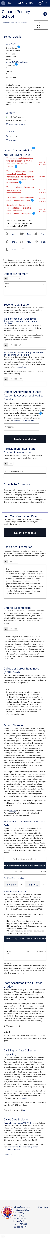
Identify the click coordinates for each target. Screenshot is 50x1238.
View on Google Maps (17, 124)
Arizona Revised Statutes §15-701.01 (18, 1123)
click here (12, 811)
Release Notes (43, 1207)
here (24, 1110)
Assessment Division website (23, 420)
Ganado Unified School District (17, 62)
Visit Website (13, 140)
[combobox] (41, 26)
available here (21, 367)
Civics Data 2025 (10, 1154)
